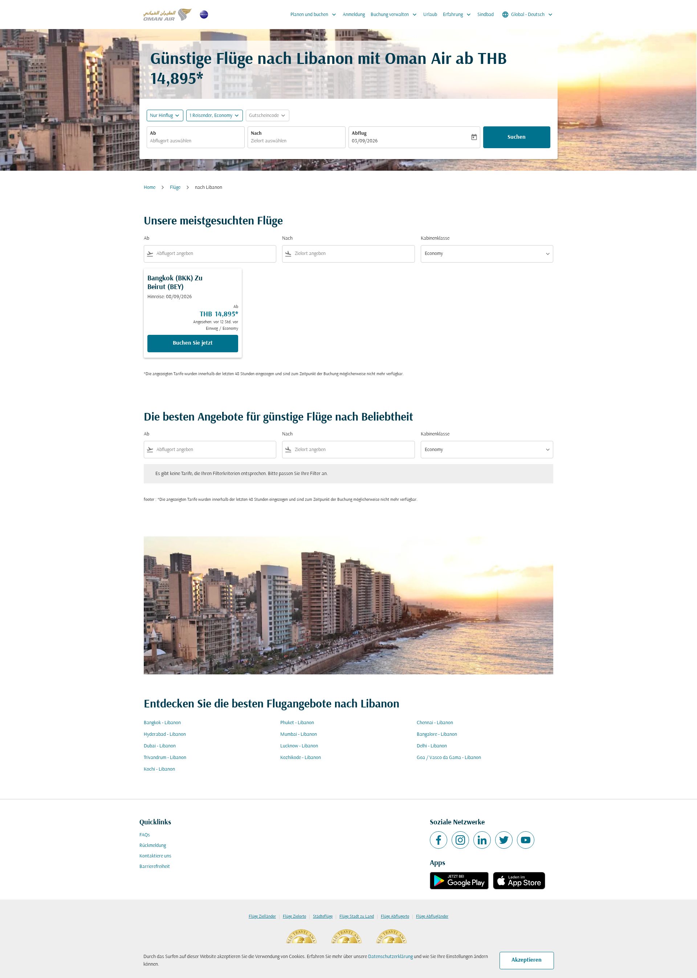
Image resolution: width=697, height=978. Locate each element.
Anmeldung (354, 14)
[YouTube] (525, 840)
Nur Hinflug (161, 115)
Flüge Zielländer (262, 916)
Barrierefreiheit (154, 866)
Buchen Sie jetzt (193, 343)
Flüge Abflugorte (395, 916)
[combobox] (195, 141)
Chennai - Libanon (435, 723)
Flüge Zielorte (294, 916)
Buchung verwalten (394, 14)
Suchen (517, 137)
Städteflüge (323, 916)
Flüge (175, 187)
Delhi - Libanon (432, 746)
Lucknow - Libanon (299, 746)
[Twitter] (504, 840)
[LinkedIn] (482, 840)
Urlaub (430, 14)
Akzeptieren (526, 960)
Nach (256, 133)
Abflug (359, 133)
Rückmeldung (152, 845)
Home (149, 187)
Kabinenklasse (435, 238)
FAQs (144, 835)
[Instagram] (460, 840)
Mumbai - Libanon (298, 734)
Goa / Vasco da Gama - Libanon (449, 757)
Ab (153, 133)
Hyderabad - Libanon (165, 734)
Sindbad (485, 14)
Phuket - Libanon (297, 723)
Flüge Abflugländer (432, 916)
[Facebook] (438, 840)
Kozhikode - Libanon (300, 757)
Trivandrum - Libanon (165, 757)
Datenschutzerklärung (390, 956)
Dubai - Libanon (160, 746)
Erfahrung (457, 14)
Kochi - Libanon (159, 769)
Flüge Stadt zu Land (356, 916)
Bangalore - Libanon (437, 734)
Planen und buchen (314, 14)
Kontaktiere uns (155, 856)
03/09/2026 (365, 141)
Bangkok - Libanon (162, 723)
